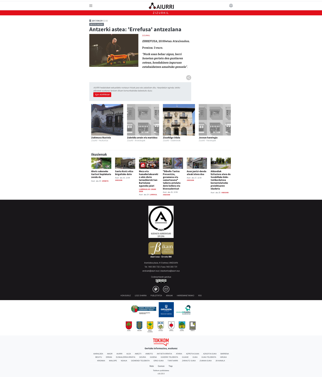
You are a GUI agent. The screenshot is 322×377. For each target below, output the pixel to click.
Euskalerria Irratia (125, 357)
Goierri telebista (169, 357)
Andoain (118, 180)
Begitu (98, 357)
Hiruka (223, 357)
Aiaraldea (98, 354)
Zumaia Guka (206, 361)
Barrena (224, 354)
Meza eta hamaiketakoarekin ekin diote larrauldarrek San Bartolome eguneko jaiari (148, 178)
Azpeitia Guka (192, 354)
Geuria (142, 357)
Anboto (149, 354)
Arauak (169, 296)
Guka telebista (209, 357)
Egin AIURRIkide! (102, 94)
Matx (152, 366)
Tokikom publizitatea (161, 370)
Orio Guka (159, 361)
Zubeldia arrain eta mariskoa (142, 137)
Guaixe (185, 357)
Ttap (171, 366)
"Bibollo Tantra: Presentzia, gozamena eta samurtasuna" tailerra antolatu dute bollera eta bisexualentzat (171, 180)
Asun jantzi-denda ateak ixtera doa (196, 173)
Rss (200, 296)
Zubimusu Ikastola (101, 137)
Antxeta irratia (164, 354)
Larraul (153, 195)
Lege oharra (141, 296)
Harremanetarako (185, 296)
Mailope (113, 361)
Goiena (153, 357)
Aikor (109, 354)
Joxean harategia (208, 137)
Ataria (179, 354)
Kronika (101, 361)
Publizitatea (156, 296)
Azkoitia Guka (209, 354)
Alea (128, 354)
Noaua (124, 361)
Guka (195, 357)
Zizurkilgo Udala (171, 137)
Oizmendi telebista (140, 361)
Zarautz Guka (189, 361)
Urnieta (105, 181)
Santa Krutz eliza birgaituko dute (124, 173)
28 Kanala (220, 361)
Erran (109, 357)
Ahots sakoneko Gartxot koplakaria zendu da (101, 174)
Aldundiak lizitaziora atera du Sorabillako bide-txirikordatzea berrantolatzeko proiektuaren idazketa (221, 180)
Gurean (161, 366)
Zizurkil (161, 13)
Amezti (138, 354)
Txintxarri (173, 361)
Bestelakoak (96, 24)
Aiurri (119, 354)
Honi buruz (125, 296)
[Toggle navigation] (91, 6)
